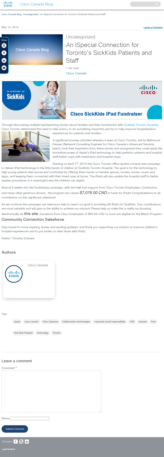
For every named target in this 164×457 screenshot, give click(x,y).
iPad (153, 322)
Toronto (57, 333)
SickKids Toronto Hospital (141, 125)
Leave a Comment (153, 27)
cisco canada (31, 322)
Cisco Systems (50, 322)
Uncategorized (30, 14)
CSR (132, 322)
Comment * (9, 368)
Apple (17, 322)
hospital (143, 322)
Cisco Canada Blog (11, 14)
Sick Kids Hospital (23, 333)
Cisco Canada (76, 73)
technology (42, 333)
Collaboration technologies (76, 322)
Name (6, 418)
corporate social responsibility (109, 322)
